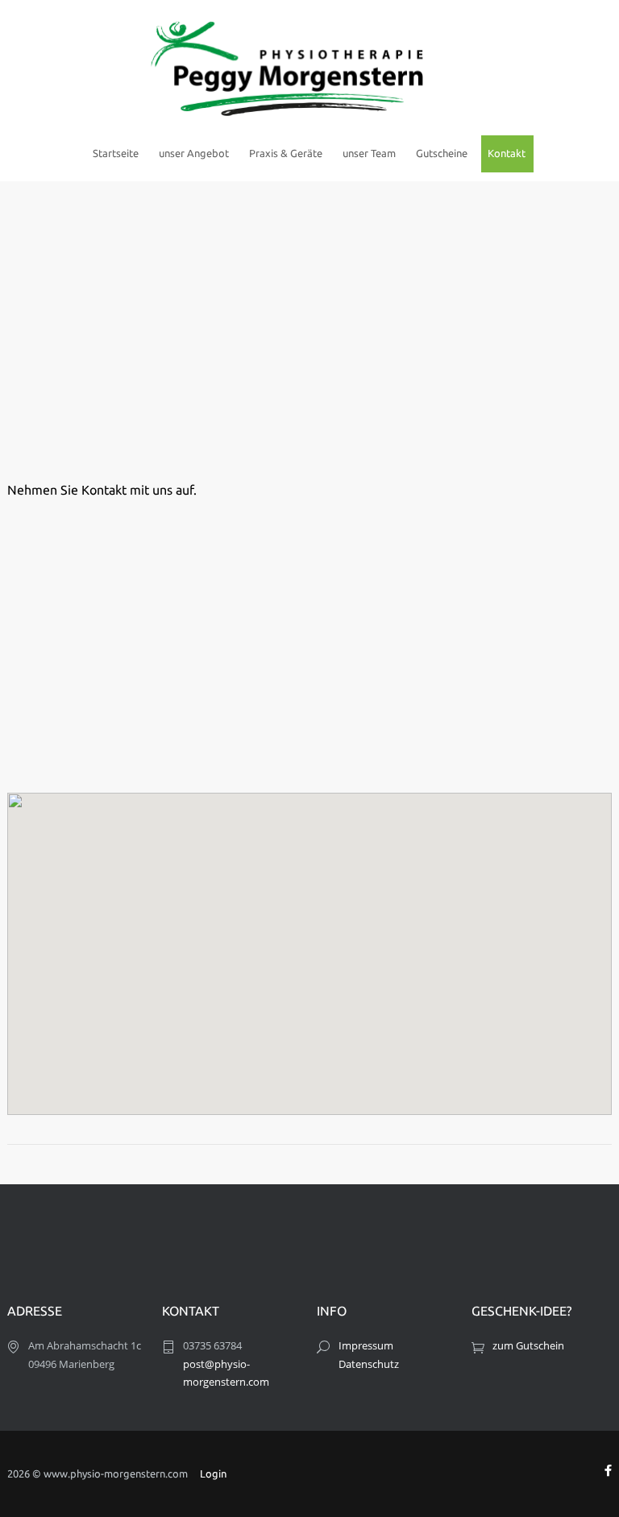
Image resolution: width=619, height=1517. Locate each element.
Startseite (116, 153)
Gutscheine (441, 153)
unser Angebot (194, 153)
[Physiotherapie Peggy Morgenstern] (309, 66)
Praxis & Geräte (285, 153)
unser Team (369, 153)
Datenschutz (369, 1364)
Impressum (366, 1345)
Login (213, 1473)
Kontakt (507, 153)
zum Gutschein (528, 1345)
